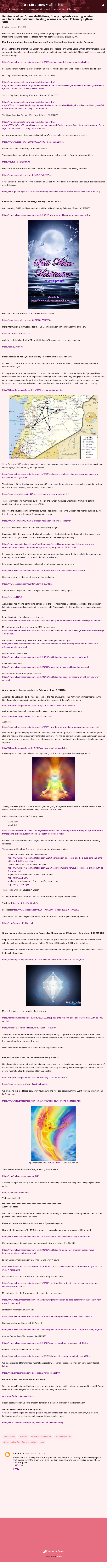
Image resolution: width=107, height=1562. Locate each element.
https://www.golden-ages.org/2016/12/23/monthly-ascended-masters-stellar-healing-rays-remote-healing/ (51, 191)
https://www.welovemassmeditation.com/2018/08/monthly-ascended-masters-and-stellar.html (45, 62)
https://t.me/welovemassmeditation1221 (20, 1176)
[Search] (103, 5)
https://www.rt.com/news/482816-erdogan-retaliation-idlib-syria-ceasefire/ (36, 521)
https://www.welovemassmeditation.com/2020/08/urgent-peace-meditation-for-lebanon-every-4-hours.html (52, 620)
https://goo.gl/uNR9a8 (12, 597)
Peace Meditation (63, 1436)
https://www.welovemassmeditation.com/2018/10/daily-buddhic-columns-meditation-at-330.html (46, 1356)
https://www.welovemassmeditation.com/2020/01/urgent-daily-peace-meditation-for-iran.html (45, 667)
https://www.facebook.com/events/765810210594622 (27, 584)
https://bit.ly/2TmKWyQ (18, 884)
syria (42, 1442)
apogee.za (18, 1453)
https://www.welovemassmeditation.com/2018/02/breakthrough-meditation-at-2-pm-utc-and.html (47, 1316)
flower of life (9, 1436)
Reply (16, 1469)
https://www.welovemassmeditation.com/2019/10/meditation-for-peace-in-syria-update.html (45, 657)
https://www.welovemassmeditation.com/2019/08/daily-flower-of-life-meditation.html (41, 1101)
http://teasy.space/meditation (15, 1192)
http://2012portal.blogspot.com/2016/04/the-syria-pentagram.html (32, 390)
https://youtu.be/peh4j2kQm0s (16, 162)
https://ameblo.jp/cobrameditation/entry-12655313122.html (29, 1028)
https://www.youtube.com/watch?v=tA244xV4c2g (25, 1084)
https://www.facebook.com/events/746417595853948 (27, 175)
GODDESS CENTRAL (54, 1162)
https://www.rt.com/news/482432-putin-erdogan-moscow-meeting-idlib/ (35, 494)
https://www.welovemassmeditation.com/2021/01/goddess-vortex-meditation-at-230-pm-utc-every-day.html (52, 1329)
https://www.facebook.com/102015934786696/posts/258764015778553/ (45, 910)
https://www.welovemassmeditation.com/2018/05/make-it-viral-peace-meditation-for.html (43, 570)
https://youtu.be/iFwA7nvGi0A (24, 903)
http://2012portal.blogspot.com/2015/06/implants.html (27, 716)
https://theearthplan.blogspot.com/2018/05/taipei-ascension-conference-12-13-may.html (43, 959)
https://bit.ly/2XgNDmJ (18, 878)
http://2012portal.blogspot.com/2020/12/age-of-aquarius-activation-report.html (38, 705)
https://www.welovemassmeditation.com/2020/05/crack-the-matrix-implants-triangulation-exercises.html (50, 727)
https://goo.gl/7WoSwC (13, 347)
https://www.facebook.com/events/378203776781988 (27, 320)
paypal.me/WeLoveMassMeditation (18, 1396)
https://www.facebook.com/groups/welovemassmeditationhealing (32, 1422)
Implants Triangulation (41, 1436)
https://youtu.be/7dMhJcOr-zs (16, 333)
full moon (23, 1436)
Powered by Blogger (55, 1551)
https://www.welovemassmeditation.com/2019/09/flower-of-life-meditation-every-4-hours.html (46, 1236)
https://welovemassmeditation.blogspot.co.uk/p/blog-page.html (31, 1373)
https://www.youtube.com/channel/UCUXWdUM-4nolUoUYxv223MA (33, 142)
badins (59, 1557)
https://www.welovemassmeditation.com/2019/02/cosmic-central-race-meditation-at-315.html (45, 1343)
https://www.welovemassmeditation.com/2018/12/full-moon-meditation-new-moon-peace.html (46, 215)
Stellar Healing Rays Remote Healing (20, 1442)
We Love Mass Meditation (43, 4)
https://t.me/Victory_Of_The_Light (18, 923)
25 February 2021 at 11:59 (35, 1453)
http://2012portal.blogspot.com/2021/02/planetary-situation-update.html (35, 748)
